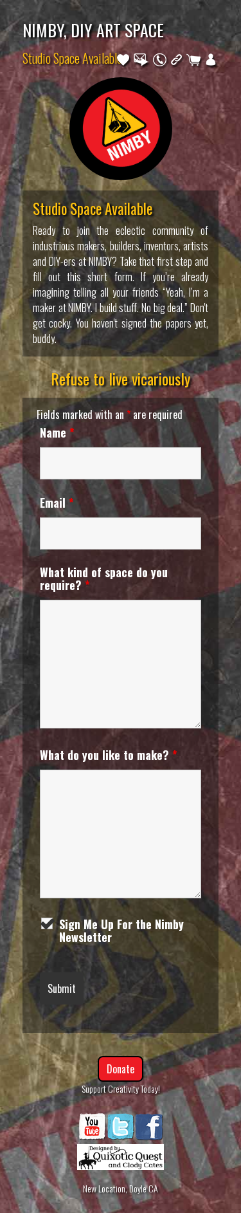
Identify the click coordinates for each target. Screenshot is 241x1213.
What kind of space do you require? (104, 578)
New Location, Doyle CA (120, 1188)
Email (57, 502)
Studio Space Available (72, 58)
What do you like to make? (108, 754)
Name (57, 432)
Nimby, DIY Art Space (93, 29)
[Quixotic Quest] (120, 1154)
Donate (120, 1069)
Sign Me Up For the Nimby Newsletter (121, 930)
